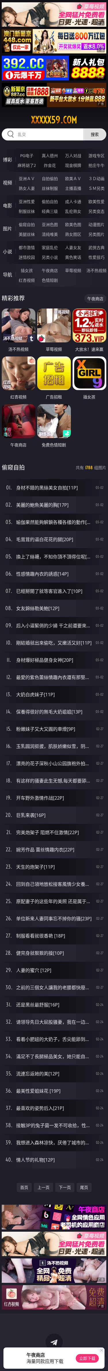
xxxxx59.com (54, 120)
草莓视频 (73, 270)
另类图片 (96, 234)
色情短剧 (50, 280)
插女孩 (27, 270)
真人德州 (50, 155)
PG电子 (26, 155)
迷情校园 (27, 257)
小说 (7, 251)
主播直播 (73, 188)
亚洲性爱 (27, 201)
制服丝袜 (27, 211)
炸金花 (50, 165)
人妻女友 (73, 247)
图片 (7, 228)
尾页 (84, 1187)
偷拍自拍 (50, 201)
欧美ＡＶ (73, 178)
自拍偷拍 (50, 178)
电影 (7, 206)
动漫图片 (96, 224)
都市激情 (27, 247)
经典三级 (50, 211)
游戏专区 (96, 155)
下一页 (65, 1187)
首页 (24, 1187)
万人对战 (73, 155)
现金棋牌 (73, 165)
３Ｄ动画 (96, 178)
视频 (7, 183)
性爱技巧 (96, 257)
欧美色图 (73, 224)
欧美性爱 (96, 201)
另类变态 (96, 211)
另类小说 (50, 257)
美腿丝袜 (27, 234)
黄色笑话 (73, 257)
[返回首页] (100, 1359)
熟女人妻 (27, 188)
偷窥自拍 (27, 224)
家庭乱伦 (50, 247)
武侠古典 (96, 247)
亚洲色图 (50, 224)
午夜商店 (50, 270)
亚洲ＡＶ (27, 178)
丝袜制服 (50, 188)
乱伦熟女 (73, 211)
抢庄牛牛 (96, 165)
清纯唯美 (50, 234)
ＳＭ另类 (96, 188)
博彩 (7, 160)
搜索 (95, 134)
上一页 (43, 1187)
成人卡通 (73, 201)
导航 (7, 274)
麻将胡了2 (27, 165)
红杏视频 (27, 280)
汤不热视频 (96, 270)
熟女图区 (73, 234)
